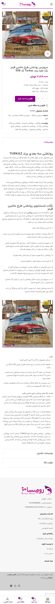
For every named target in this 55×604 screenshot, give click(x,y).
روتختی (38, 123)
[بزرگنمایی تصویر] (47, 54)
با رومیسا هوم (47, 544)
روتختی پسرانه (14, 123)
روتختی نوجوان (35, 129)
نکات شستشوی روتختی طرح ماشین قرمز (30, 208)
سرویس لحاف (36, 115)
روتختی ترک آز (42, 126)
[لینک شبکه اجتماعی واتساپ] (15, 586)
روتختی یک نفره (21, 129)
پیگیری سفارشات (46, 523)
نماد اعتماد (48, 561)
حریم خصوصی (47, 528)
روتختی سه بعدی (28, 126)
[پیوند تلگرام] (11, 586)
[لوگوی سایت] (27, 4)
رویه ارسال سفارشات (44, 538)
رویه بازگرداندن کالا (45, 518)
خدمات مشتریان (46, 514)
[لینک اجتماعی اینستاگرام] (19, 586)
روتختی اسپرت (28, 123)
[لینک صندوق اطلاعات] (27, 576)
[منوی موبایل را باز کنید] (51, 4)
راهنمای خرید (47, 533)
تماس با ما (49, 553)
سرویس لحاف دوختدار (21, 115)
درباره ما (50, 548)
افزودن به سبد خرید (25, 98)
